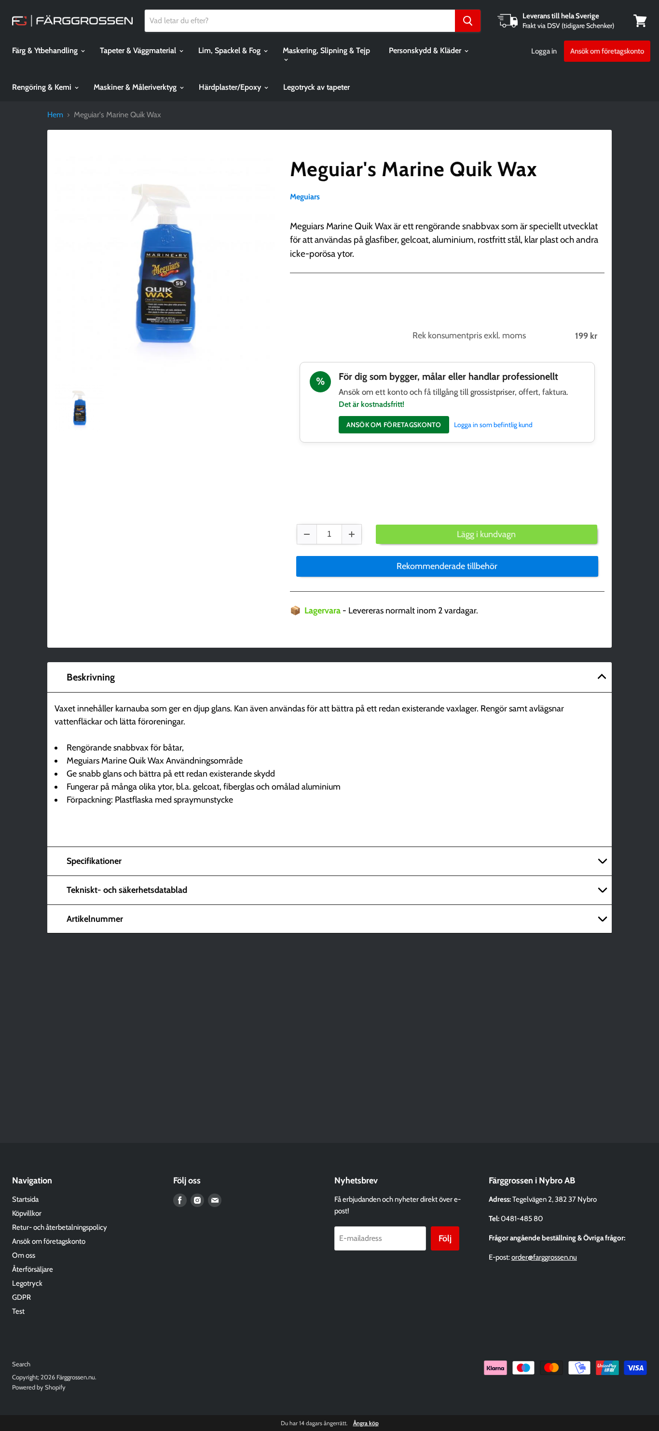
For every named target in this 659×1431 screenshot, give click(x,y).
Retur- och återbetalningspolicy (59, 1227)
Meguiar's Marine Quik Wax (413, 168)
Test (18, 1311)
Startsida (25, 1199)
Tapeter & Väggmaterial (139, 50)
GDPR (21, 1297)
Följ (445, 1238)
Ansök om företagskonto (607, 51)
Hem (55, 115)
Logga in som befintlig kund (493, 425)
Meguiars (305, 196)
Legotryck (27, 1283)
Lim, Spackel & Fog (230, 50)
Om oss (23, 1255)
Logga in (544, 51)
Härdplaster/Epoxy (231, 87)
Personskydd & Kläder (426, 50)
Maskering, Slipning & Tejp (326, 50)
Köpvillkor (26, 1213)
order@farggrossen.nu (544, 1257)
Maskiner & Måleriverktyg (136, 87)
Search (21, 1364)
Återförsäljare (32, 1269)
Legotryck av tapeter (316, 87)
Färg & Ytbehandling (46, 50)
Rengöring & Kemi (42, 87)
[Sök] (468, 21)
